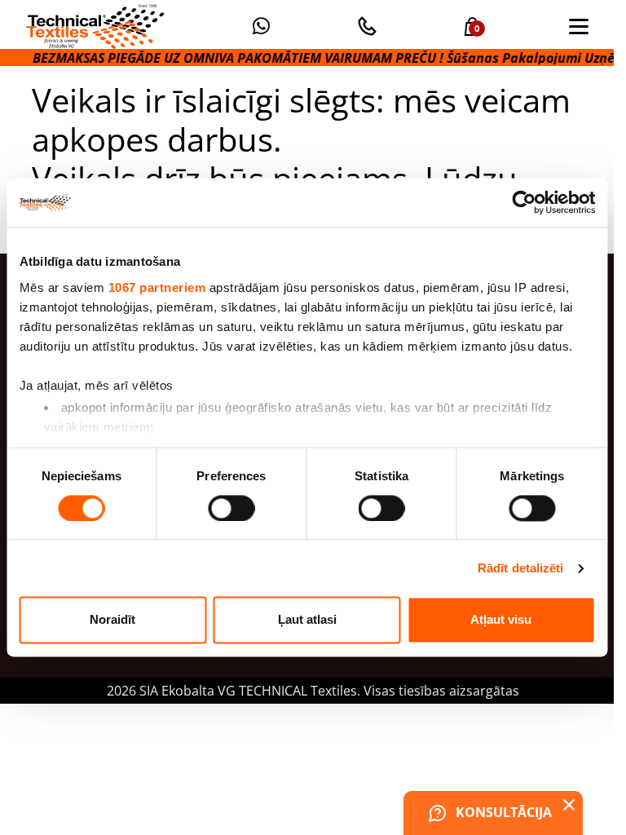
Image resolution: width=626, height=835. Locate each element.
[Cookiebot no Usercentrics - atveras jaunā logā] (523, 202)
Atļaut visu (500, 620)
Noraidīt (112, 620)
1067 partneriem (156, 287)
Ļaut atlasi (307, 620)
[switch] (231, 508)
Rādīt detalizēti (521, 568)
